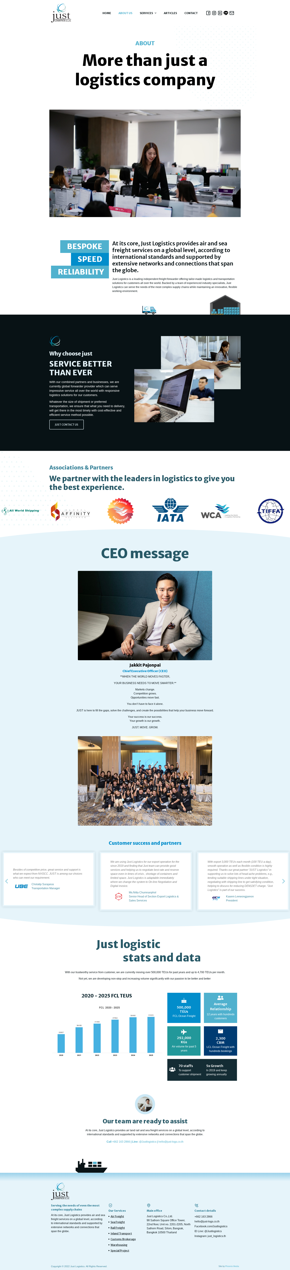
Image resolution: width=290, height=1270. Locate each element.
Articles (170, 13)
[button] (66, 424)
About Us (125, 13)
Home (107, 13)
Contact (191, 13)
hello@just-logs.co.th (170, 1141)
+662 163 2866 (121, 1141)
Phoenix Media (232, 1266)
